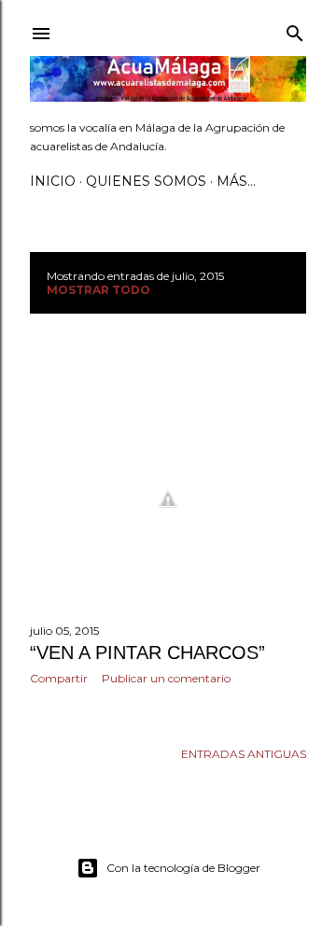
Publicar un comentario (166, 678)
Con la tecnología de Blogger (183, 868)
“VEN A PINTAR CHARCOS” (147, 652)
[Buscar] (295, 29)
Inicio (53, 181)
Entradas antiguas (243, 754)
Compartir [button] (59, 678)
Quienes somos (146, 181)
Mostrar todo (98, 290)
